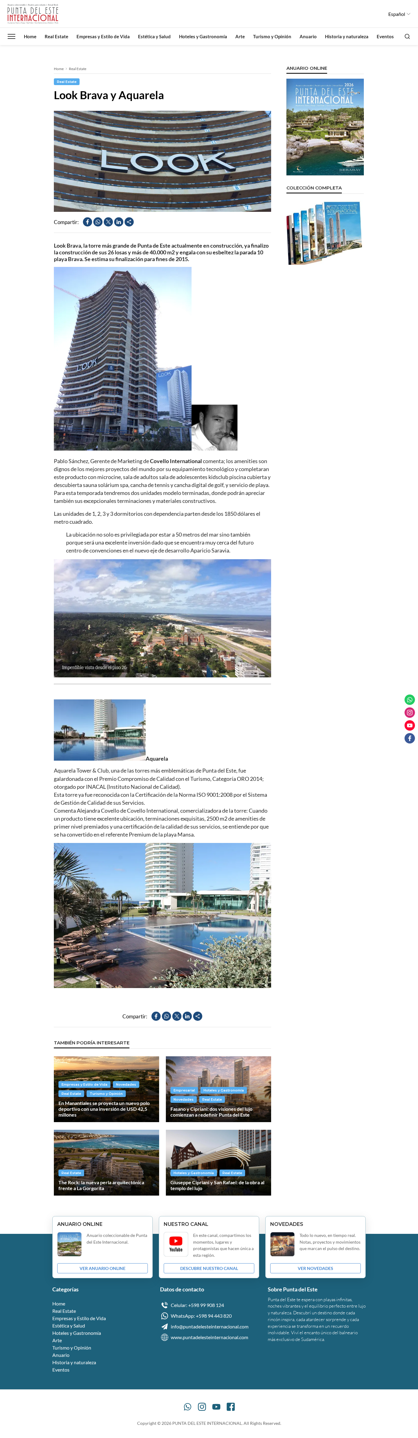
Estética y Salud (154, 36)
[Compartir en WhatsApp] (98, 222)
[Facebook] (231, 1407)
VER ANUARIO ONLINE (102, 1268)
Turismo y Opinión (272, 36)
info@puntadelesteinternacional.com (209, 1326)
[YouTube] (216, 1407)
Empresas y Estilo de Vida (103, 36)
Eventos (385, 36)
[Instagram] (202, 1407)
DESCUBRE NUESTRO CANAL (209, 1268)
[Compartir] (129, 222)
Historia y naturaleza (346, 36)
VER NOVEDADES (315, 1268)
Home (30, 36)
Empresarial (184, 1090)
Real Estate (56, 36)
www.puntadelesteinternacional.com (209, 1337)
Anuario (308, 36)
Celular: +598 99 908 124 (197, 1305)
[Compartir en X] (108, 222)
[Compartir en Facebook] (87, 222)
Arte (240, 36)
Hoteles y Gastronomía (203, 36)
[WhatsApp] (187, 1407)
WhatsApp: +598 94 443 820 (201, 1316)
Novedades (126, 1084)
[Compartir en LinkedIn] (118, 222)
